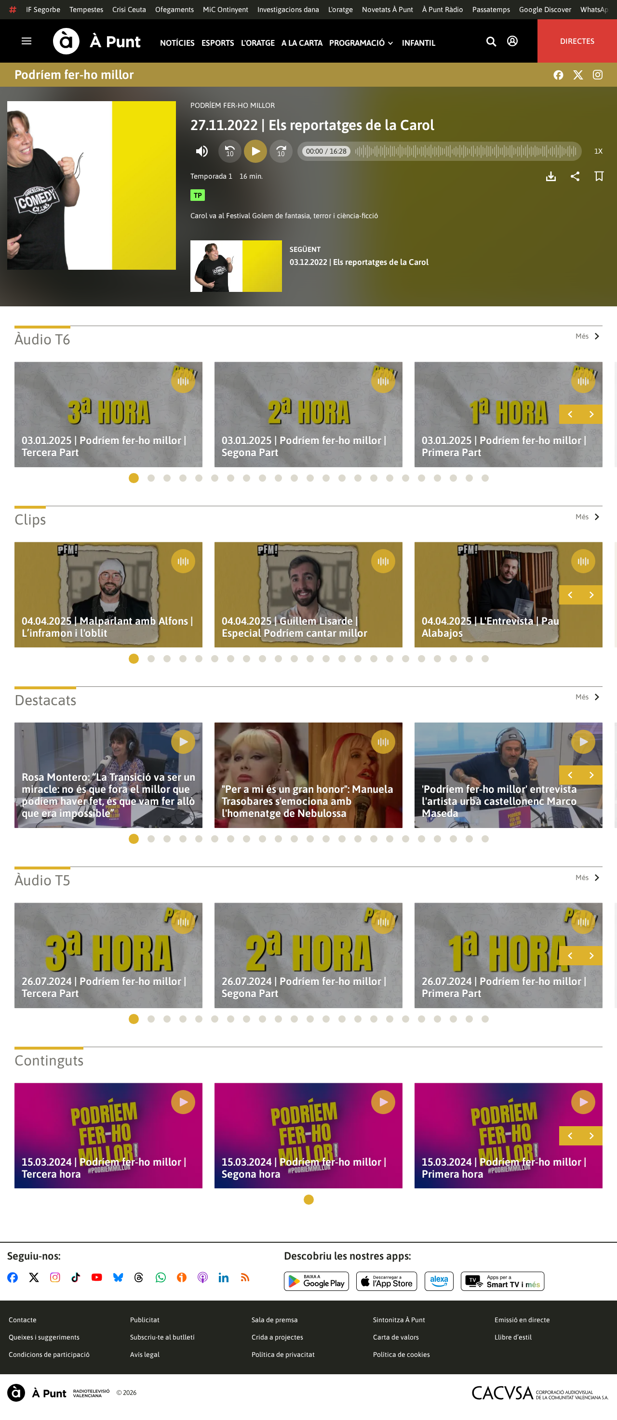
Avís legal (145, 1354)
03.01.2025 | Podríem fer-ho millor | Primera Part (504, 446)
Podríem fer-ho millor (74, 74)
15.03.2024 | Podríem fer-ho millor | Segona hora (304, 1168)
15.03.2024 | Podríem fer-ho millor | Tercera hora (104, 1168)
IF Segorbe (43, 9)
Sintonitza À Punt (399, 1320)
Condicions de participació (49, 1354)
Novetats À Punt (387, 9)
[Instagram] (598, 74)
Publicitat (145, 1320)
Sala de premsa (275, 1320)
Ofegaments (174, 9)
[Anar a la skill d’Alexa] (439, 1281)
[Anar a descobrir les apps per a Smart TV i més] (503, 1281)
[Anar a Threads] (141, 1277)
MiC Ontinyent (225, 9)
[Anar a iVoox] (183, 1277)
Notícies (177, 43)
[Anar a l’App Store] (386, 1281)
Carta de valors (396, 1337)
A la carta (302, 43)
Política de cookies (401, 1354)
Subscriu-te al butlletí (162, 1337)
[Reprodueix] (255, 151)
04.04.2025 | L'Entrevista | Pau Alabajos (490, 627)
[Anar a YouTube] (99, 1277)
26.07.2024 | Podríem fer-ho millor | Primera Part (504, 987)
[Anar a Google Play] (316, 1281)
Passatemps (491, 9)
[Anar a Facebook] (14, 1277)
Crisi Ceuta (129, 9)
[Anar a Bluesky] (120, 1277)
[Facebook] (558, 75)
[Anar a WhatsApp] (163, 1277)
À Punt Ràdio (442, 9)
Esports (217, 43)
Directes (577, 41)
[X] (578, 74)
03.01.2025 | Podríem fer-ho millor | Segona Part (304, 446)
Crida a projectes (277, 1337)
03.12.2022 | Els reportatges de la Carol (359, 262)
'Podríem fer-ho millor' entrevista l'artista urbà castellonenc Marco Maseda (499, 801)
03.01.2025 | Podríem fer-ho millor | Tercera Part (104, 446)
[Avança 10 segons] (281, 151)
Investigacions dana (288, 9)
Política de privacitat (283, 1354)
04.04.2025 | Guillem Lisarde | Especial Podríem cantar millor (294, 627)
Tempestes (86, 9)
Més (582, 336)
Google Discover (545, 9)
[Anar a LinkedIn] (225, 1277)
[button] (134, 478)
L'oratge (340, 9)
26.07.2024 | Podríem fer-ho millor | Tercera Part (104, 987)
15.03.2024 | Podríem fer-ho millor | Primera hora (504, 1168)
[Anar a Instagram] (57, 1277)
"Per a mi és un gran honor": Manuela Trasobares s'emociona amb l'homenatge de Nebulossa (307, 801)
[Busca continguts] (491, 42)
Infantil (418, 43)
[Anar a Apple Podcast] (205, 1277)
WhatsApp (596, 9)
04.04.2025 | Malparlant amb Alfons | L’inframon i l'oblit (107, 627)
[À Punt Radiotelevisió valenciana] (58, 1393)
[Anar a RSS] (247, 1277)
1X (598, 151)
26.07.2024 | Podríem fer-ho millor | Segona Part (304, 987)
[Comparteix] (577, 176)
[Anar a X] (36, 1277)
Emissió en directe (522, 1320)
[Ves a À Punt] (97, 41)
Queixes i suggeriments (44, 1337)
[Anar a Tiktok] (77, 1277)
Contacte (23, 1320)
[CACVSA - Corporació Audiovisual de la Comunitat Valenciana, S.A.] (540, 1393)
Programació (357, 43)
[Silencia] (202, 151)
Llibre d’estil (513, 1337)
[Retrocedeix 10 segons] (229, 151)
